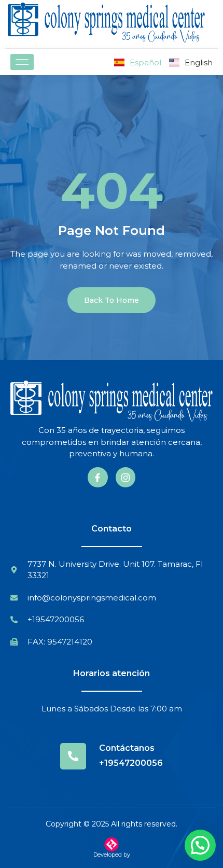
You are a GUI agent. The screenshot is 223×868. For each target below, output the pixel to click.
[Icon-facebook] (97, 477)
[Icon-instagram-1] (125, 477)
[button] (200, 845)
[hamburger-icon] (22, 62)
